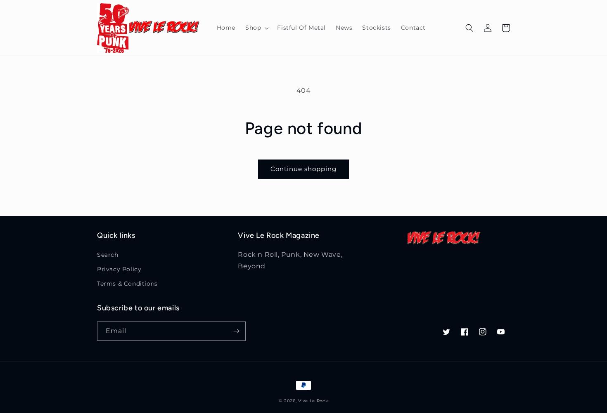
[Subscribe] (236, 331)
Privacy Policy (119, 269)
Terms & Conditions (127, 283)
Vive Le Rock (313, 401)
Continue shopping (303, 169)
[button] (256, 27)
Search (108, 254)
